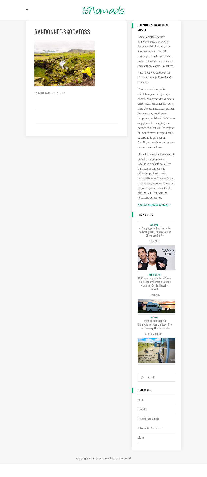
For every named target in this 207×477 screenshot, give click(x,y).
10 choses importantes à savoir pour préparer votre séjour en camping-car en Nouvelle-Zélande (155, 283)
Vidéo (141, 437)
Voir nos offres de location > (154, 204)
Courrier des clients (148, 418)
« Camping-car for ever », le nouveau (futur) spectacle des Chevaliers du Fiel (155, 231)
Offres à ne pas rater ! (150, 428)
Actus (141, 399)
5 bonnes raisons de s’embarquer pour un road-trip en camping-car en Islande (155, 324)
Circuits (142, 409)
